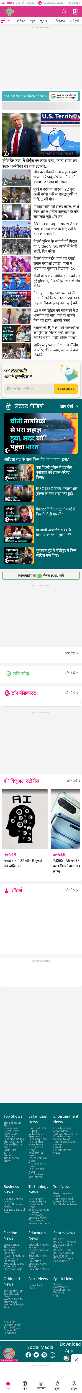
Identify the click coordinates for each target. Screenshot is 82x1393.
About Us (9, 1322)
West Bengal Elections (12, 1246)
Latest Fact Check (35, 1286)
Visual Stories (61, 1290)
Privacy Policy (12, 1325)
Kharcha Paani (13, 1142)
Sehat (7, 1155)
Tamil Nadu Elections (11, 1251)
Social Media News (65, 1204)
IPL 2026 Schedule (65, 1242)
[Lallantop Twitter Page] (36, 1355)
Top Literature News (37, 1165)
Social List (10, 1150)
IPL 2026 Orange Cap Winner (63, 1254)
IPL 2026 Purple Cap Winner (63, 1259)
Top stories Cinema (65, 1134)
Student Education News (38, 1267)
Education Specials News (37, 1262)
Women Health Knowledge (13, 1300)
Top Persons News (36, 1170)
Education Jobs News (37, 1257)
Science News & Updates (38, 1211)
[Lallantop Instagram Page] (44, 1355)
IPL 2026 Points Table (63, 1246)
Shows (57, 1284)
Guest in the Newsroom (11, 1132)
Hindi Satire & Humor (37, 1129)
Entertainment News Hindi (62, 1129)
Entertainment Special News (62, 1138)
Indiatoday (33, 3)
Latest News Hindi (64, 1201)
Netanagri (10, 1136)
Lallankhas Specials (35, 1135)
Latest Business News (13, 1205)
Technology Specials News (37, 1216)
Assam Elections (14, 1255)
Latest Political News (37, 1159)
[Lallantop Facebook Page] (28, 1355)
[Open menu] (2, 20)
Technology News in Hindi (37, 1200)
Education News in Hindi (38, 1246)
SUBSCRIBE (66, 389)
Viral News (35, 1177)
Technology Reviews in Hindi (38, 1222)
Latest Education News (38, 1251)
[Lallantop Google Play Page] (66, 1358)
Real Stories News (36, 1154)
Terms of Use (12, 1327)
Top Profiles (35, 1174)
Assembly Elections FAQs (13, 1267)
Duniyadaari (11, 1128)
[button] (75, 11)
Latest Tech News (35, 1205)
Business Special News (14, 1211)
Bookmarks (60, 1287)
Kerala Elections (14, 1264)
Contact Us (11, 1330)
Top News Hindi (63, 1199)
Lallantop (7, 3)
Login (56, 1295)
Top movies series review (64, 1143)
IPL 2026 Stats (62, 1250)
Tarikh (7, 1153)
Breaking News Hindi (62, 1194)
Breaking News (38, 1139)
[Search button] (64, 11)
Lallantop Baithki (14, 1139)
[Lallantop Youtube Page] (52, 1355)
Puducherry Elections (11, 1259)
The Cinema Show (11, 1159)
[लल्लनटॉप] (9, 11)
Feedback (10, 1333)
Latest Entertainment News (62, 1150)
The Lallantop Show (12, 1124)
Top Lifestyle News (11, 1295)
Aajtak (20, 3)
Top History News (35, 1148)
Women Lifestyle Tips (14, 1305)
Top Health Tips (13, 1291)
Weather (58, 1292)
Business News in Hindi (13, 1200)
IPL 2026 (58, 1239)
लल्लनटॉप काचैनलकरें (41, 575)
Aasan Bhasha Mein (13, 1146)
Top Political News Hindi (36, 1143)
